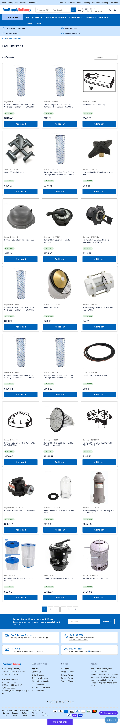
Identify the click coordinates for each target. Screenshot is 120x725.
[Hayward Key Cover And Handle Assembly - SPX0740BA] (99, 216)
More (39, 23)
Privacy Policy (67, 678)
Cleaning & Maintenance (95, 17)
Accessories (74, 17)
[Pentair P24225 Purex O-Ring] (99, 352)
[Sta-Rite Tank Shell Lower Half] (99, 555)
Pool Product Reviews (41, 687)
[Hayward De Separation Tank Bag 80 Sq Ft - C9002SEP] (99, 487)
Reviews (114, 3)
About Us (62, 3)
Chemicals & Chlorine (54, 17)
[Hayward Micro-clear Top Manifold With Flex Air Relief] (99, 419)
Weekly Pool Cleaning (41, 681)
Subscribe (107, 621)
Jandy (6, 169)
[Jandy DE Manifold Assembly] (20, 149)
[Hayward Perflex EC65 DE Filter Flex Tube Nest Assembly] (60, 419)
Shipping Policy (67, 672)
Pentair (85, 372)
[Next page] (75, 609)
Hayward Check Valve (52, 307)
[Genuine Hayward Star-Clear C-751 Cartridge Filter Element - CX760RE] (20, 352)
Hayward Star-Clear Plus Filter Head (19, 240)
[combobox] (56, 10)
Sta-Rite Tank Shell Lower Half (95, 578)
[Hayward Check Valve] (60, 284)
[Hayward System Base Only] (99, 81)
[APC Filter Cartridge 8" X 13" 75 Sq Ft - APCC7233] (20, 555)
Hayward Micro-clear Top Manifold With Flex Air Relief (97, 444)
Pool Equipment (33, 17)
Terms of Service (68, 681)
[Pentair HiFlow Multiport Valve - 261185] (60, 555)
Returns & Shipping (100, 3)
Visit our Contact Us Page (78, 639)
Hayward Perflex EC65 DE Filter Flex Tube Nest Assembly (58, 444)
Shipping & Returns (40, 678)
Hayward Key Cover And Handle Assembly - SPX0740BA (96, 241)
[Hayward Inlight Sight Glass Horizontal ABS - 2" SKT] (99, 284)
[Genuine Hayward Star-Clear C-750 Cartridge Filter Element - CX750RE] (20, 284)
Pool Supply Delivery (16, 710)
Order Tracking (83, 3)
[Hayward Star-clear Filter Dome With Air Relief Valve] (20, 419)
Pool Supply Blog (39, 684)
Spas (29, 23)
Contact (71, 3)
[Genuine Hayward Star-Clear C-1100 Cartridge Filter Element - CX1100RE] (60, 352)
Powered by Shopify (32, 710)
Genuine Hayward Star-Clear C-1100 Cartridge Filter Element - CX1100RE (58, 376)
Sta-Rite (85, 575)
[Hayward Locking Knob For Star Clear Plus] (99, 149)
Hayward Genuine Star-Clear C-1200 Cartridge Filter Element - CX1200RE (19, 106)
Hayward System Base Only (94, 105)
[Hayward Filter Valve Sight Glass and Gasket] (60, 487)
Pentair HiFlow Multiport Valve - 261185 (59, 578)
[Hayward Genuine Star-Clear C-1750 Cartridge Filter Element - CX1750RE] (60, 149)
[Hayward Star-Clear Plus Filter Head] (20, 216)
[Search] (73, 10)
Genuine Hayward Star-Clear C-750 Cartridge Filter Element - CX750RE (19, 308)
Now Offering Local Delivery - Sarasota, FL (20, 3)
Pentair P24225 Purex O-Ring (95, 375)
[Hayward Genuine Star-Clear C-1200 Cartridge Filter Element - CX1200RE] (20, 81)
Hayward (7, 102)
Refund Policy (67, 675)
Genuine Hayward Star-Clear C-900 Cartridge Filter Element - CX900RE (58, 106)
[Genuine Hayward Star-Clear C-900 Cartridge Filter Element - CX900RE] (60, 81)
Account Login (38, 690)
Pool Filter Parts (15, 39)
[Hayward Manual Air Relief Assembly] (20, 487)
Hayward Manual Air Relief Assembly (19, 510)
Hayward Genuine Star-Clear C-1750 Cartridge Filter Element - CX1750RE (58, 173)
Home (4, 39)
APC (5, 575)
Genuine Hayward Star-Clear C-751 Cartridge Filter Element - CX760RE (19, 376)
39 (69, 609)
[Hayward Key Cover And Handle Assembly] (60, 216)
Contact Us (36, 672)
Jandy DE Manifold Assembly (16, 172)
